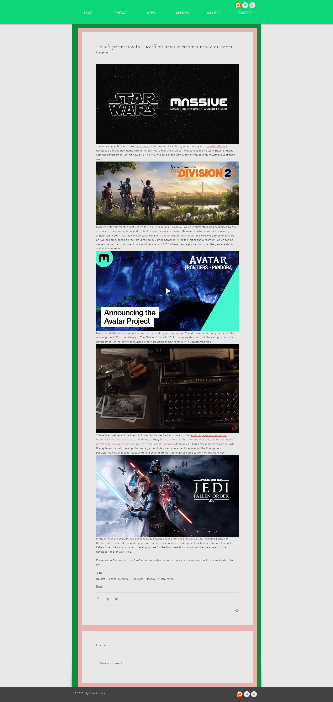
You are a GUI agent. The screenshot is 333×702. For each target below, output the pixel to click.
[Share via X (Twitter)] (107, 599)
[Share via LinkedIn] (117, 599)
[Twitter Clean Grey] (245, 5)
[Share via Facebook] (98, 599)
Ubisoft (100, 579)
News (99, 586)
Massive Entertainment (160, 579)
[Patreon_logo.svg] (238, 5)
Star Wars (137, 579)
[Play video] (167, 291)
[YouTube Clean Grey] (252, 5)
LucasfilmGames (118, 579)
